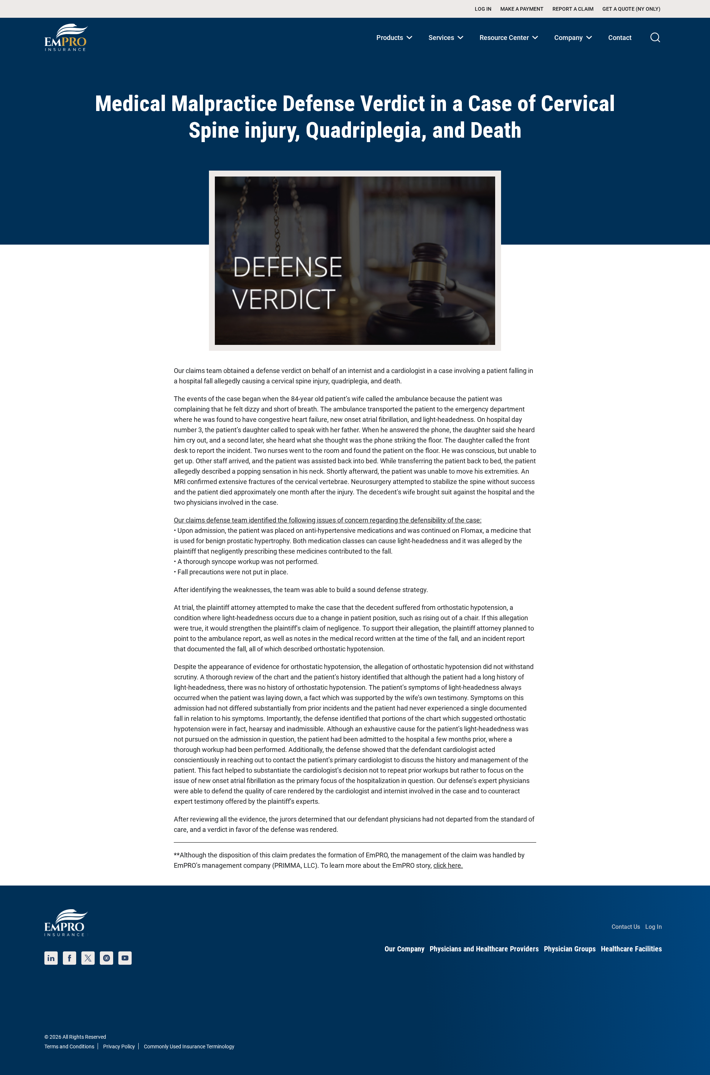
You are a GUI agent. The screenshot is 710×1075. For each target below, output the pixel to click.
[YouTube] (125, 958)
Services (447, 45)
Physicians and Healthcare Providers (484, 948)
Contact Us (626, 926)
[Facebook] (69, 958)
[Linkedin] (51, 958)
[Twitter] (88, 958)
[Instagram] (106, 958)
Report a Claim (573, 9)
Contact (620, 37)
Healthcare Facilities (631, 948)
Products (395, 45)
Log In (483, 9)
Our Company (405, 948)
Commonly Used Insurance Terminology (189, 1046)
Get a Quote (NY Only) (631, 9)
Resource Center (510, 45)
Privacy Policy (119, 1046)
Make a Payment (522, 9)
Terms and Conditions (69, 1046)
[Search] (655, 37)
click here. (448, 865)
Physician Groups (570, 948)
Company (574, 45)
